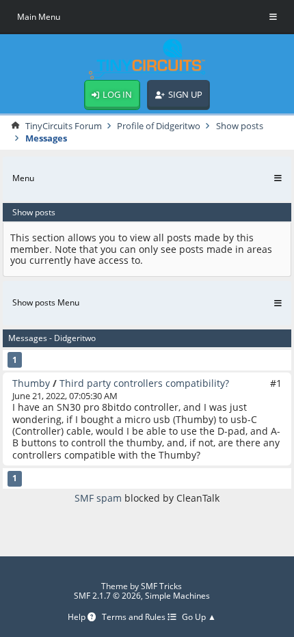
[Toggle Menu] (273, 17)
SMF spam (98, 497)
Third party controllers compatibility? (144, 383)
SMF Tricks (161, 586)
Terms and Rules (135, 617)
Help (78, 617)
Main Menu (38, 17)
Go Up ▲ (199, 617)
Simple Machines (177, 595)
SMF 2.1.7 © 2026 (107, 595)
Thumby (31, 383)
